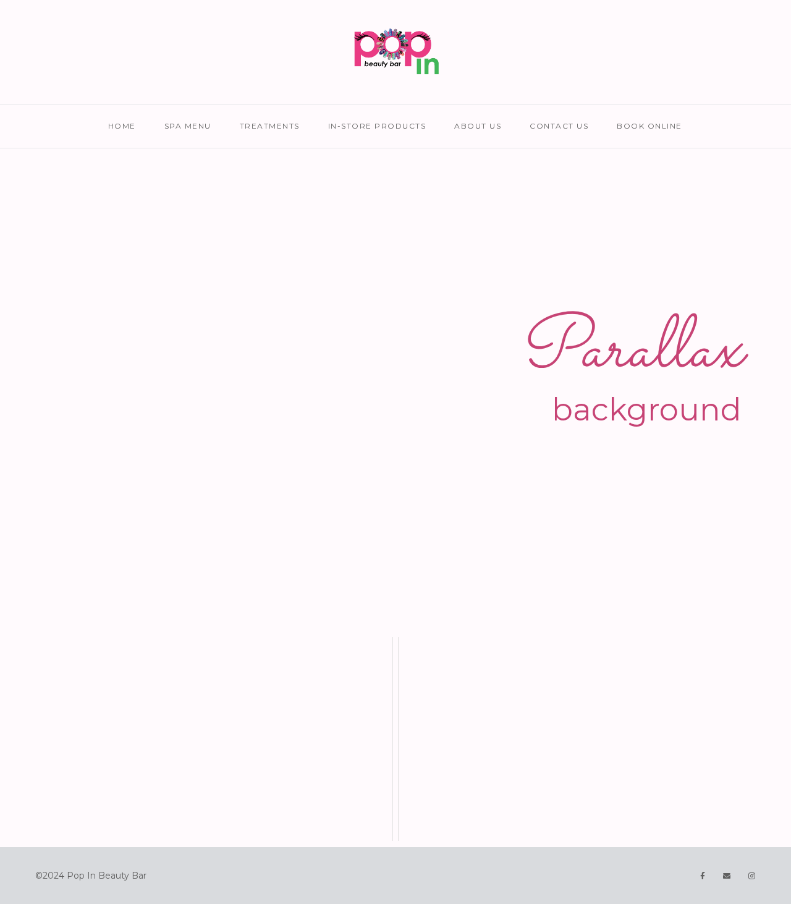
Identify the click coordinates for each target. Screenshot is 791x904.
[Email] (727, 876)
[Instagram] (752, 876)
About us (477, 125)
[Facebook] (703, 876)
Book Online (649, 125)
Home (122, 125)
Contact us (559, 125)
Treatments (270, 125)
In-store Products (377, 125)
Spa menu (187, 125)
